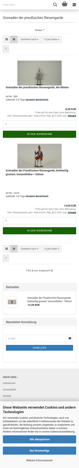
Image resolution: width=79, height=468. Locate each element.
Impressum (9, 383)
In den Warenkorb (39, 134)
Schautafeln (9, 389)
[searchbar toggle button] (55, 5)
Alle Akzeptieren (40, 439)
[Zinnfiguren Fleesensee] (7, 5)
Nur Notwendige (39, 450)
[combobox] (29, 39)
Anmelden (39, 347)
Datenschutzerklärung (62, 431)
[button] (6, 39)
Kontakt (7, 395)
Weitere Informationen (39, 460)
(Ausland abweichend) (37, 99)
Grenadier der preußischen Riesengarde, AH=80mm (37, 87)
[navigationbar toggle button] (74, 5)
